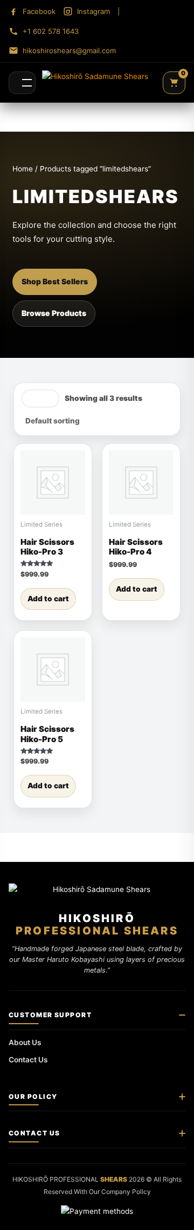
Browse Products (54, 313)
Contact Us (28, 1059)
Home (22, 168)
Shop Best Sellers (55, 281)
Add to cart (48, 598)
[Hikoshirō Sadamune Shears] (95, 82)
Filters (40, 398)
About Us (25, 1042)
